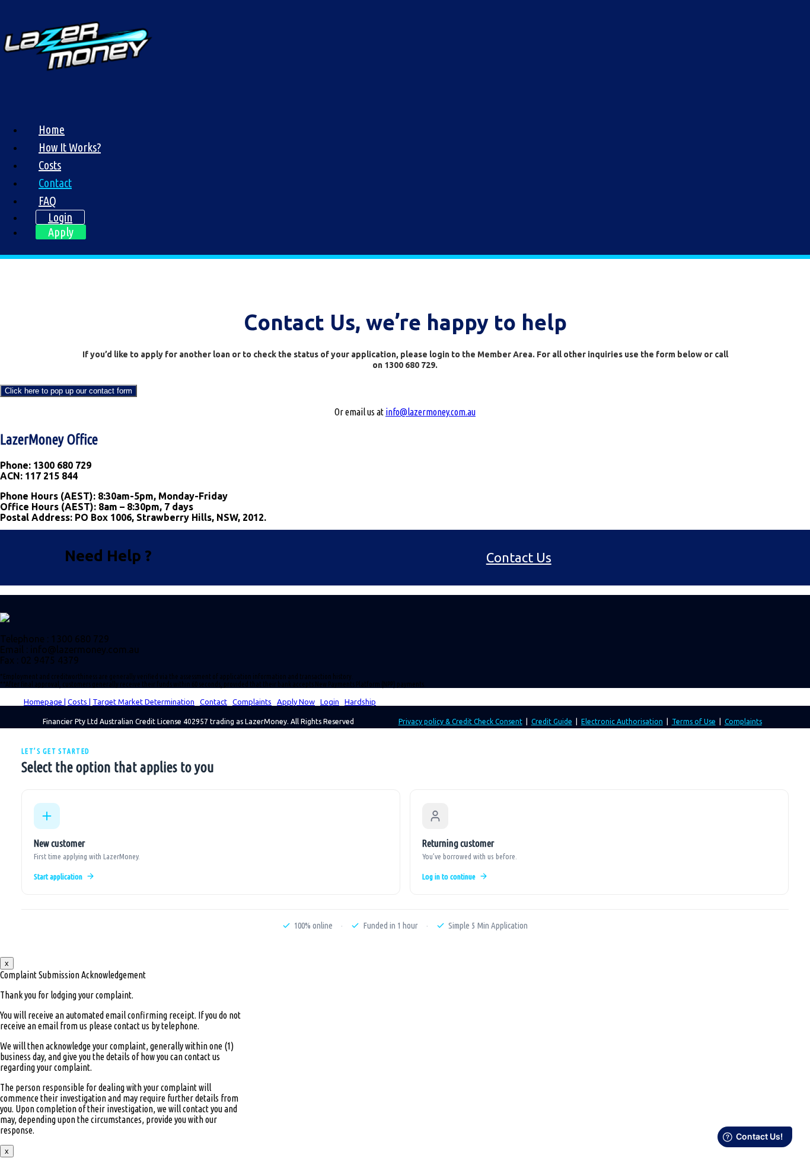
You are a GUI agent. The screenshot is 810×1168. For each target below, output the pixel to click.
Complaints (252, 701)
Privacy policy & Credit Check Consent (460, 721)
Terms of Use (694, 721)
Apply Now (296, 701)
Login (60, 217)
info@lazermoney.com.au (430, 412)
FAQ (47, 200)
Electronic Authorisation (622, 721)
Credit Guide (551, 721)
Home (52, 129)
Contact (55, 183)
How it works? (70, 147)
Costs (50, 165)
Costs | (79, 701)
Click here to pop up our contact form (68, 390)
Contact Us (518, 557)
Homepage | (45, 701)
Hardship (360, 701)
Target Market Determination (143, 701)
